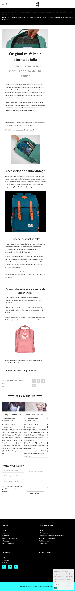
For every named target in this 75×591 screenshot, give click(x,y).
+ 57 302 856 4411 (8, 543)
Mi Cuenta (5, 560)
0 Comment (21, 380)
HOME (4, 17)
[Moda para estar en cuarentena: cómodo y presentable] (13, 406)
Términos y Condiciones (47, 538)
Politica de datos (44, 541)
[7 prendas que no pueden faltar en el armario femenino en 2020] (36, 406)
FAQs (41, 530)
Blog (3, 557)
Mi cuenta (70, 3)
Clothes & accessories (18, 17)
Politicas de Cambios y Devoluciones (51, 535)
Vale (55, 588)
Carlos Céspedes (9, 380)
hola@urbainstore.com (9, 538)
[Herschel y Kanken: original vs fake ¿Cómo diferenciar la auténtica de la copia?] (25, 38)
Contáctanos (43, 543)
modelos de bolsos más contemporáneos (21, 90)
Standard (6, 383)
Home (4, 530)
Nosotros (5, 533)
